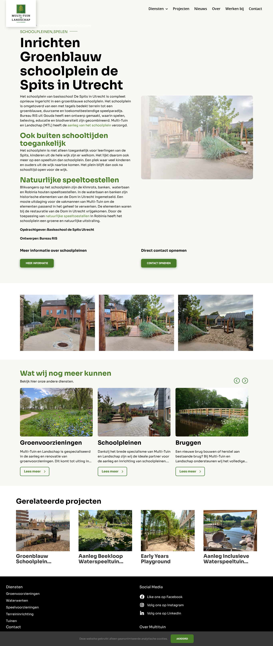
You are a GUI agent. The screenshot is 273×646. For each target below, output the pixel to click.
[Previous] (237, 381)
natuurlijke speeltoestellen (68, 216)
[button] (23, 323)
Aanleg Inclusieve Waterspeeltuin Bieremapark (226, 558)
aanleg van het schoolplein (89, 125)
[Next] (245, 381)
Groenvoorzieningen (51, 442)
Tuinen (11, 621)
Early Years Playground (156, 558)
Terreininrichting (20, 614)
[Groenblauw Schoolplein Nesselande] (43, 512)
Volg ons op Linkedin (164, 613)
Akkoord (182, 638)
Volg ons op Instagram (165, 605)
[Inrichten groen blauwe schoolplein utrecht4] (57, 297)
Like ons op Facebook (164, 597)
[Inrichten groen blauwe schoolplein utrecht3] (136, 297)
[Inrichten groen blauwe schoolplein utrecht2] (215, 297)
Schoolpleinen (36, 32)
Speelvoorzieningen (22, 607)
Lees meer (32, 471)
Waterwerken (17, 600)
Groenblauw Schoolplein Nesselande (32, 558)
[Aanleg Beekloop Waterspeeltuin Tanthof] (105, 512)
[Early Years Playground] (168, 512)
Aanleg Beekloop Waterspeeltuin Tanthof (101, 558)
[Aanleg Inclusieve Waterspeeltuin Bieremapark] (230, 512)
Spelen (60, 32)
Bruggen (188, 442)
